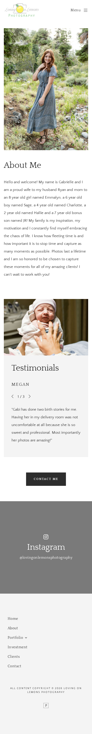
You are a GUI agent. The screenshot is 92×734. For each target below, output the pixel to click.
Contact (14, 666)
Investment (18, 647)
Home (13, 619)
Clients (14, 657)
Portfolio (15, 638)
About (13, 628)
